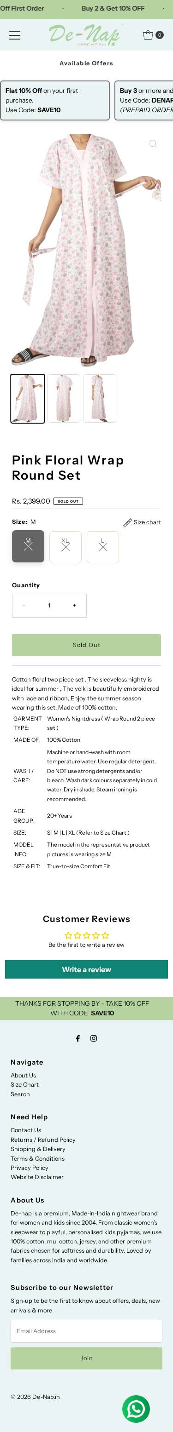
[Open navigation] (14, 35)
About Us (23, 1075)
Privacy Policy (29, 1167)
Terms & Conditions (38, 1158)
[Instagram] (93, 1038)
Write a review (86, 969)
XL (65, 540)
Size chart (146, 522)
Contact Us (26, 1130)
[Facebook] (78, 1038)
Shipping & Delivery (38, 1149)
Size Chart (25, 1084)
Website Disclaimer (37, 1177)
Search (20, 1094)
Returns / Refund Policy (43, 1139)
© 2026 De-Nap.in (35, 1396)
